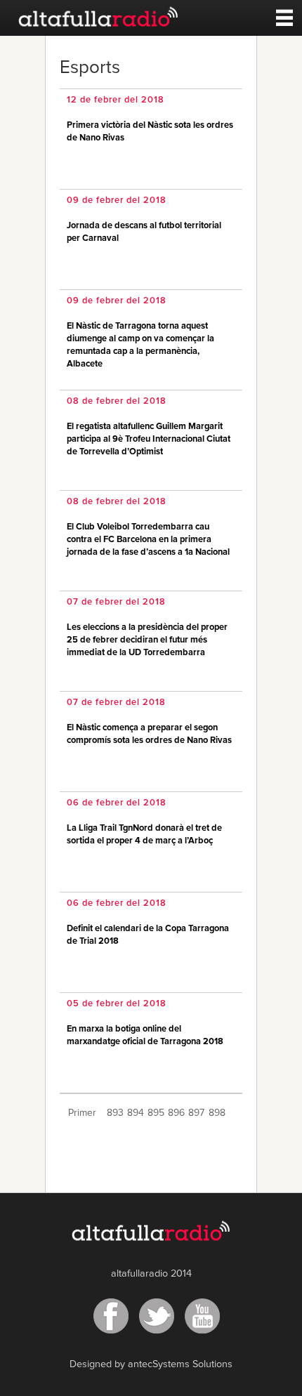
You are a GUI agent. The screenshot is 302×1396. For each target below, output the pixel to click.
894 (135, 1113)
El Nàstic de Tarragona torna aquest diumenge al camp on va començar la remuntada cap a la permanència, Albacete (140, 345)
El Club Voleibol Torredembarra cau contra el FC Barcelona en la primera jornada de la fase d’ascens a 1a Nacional (148, 539)
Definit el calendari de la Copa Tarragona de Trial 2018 (148, 935)
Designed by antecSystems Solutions (151, 1364)
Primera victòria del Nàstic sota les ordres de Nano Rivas (150, 132)
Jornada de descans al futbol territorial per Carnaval (144, 232)
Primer (82, 1113)
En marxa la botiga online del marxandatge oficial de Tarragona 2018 (145, 1035)
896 (176, 1113)
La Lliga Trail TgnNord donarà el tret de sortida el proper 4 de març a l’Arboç (144, 834)
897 (196, 1113)
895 (155, 1113)
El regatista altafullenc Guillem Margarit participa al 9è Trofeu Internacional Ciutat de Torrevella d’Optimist (148, 439)
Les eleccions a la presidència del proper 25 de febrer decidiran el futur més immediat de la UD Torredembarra (147, 640)
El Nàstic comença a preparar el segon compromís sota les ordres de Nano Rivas (149, 734)
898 (217, 1113)
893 (115, 1113)
